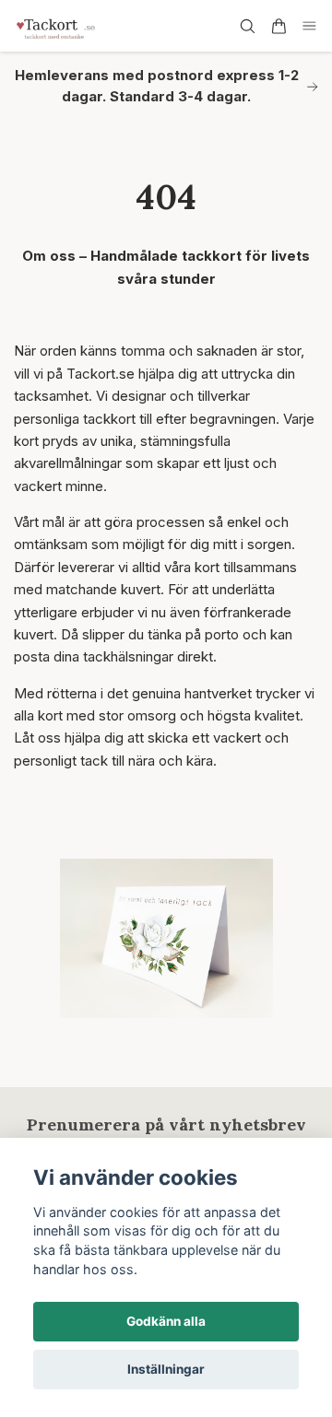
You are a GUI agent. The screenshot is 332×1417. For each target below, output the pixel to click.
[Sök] (247, 26)
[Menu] (310, 26)
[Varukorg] (278, 26)
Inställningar (166, 1369)
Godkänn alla (166, 1321)
